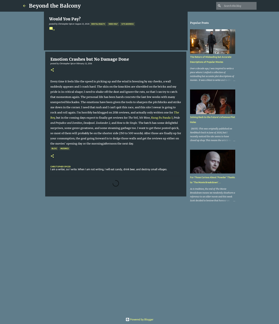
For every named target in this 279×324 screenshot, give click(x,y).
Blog (54, 148)
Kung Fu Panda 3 (162, 117)
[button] (52, 70)
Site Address (127, 24)
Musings (65, 148)
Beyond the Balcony (55, 6)
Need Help (113, 24)
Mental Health (98, 24)
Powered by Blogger (141, 319)
